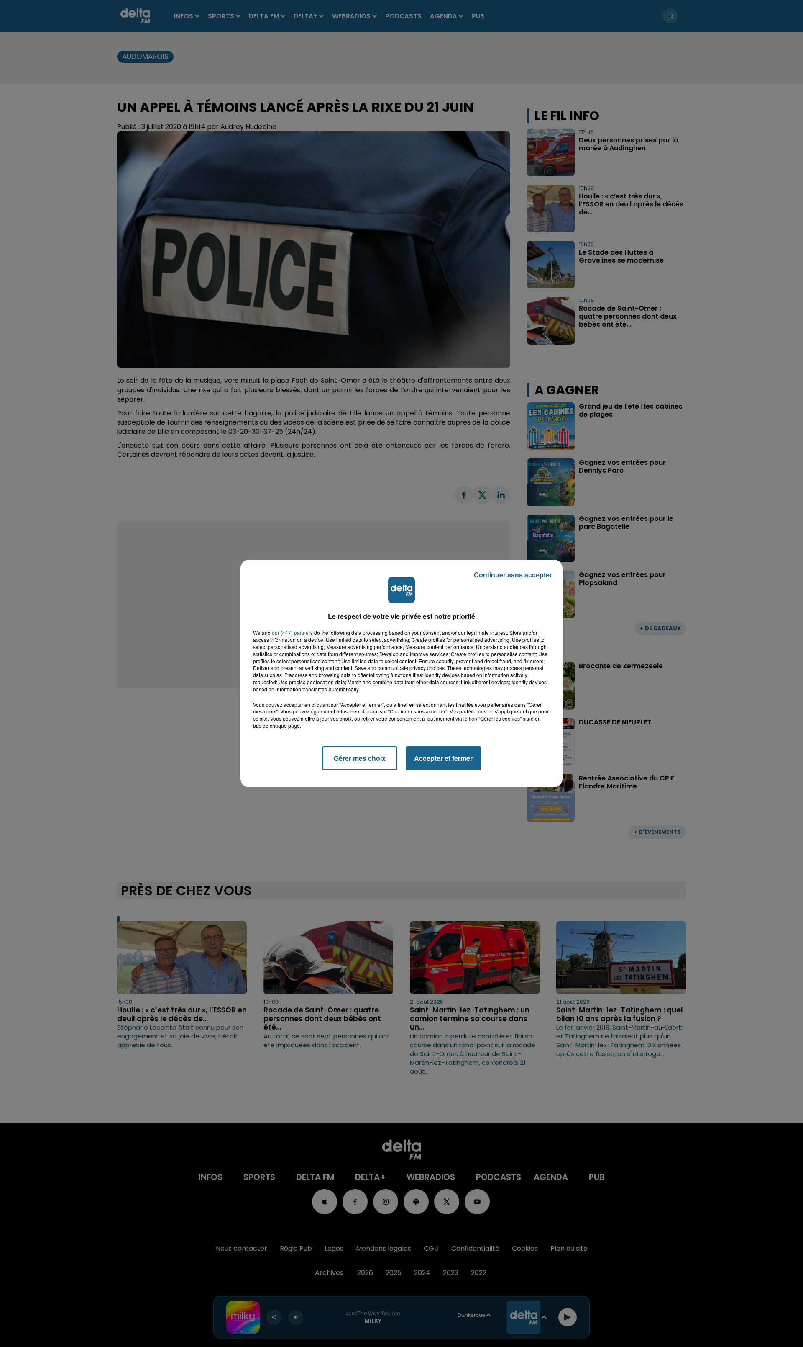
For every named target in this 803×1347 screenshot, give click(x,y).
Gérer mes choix (360, 758)
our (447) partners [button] (292, 632)
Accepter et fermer (443, 758)
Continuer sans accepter (513, 574)
